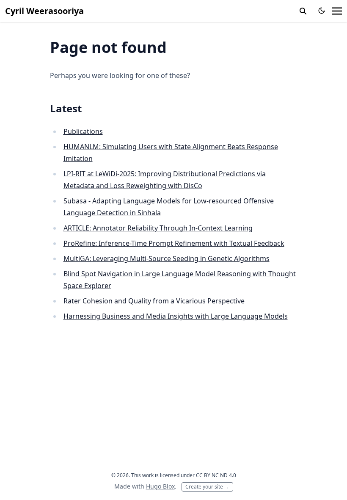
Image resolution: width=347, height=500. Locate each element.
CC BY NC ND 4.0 (216, 475)
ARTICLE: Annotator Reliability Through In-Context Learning (158, 228)
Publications (83, 131)
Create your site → (207, 486)
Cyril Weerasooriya (44, 11)
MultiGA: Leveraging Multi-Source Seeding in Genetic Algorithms (166, 258)
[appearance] (322, 10)
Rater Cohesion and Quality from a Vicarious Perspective (154, 301)
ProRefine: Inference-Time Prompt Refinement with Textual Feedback (173, 243)
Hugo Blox (160, 486)
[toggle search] (303, 11)
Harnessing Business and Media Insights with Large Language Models (175, 316)
